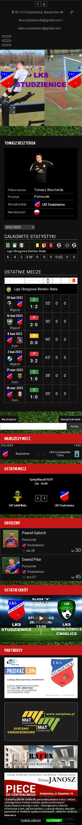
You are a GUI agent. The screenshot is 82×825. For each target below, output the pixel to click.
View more (10, 815)
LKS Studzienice (53, 204)
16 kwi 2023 (15, 315)
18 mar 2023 (15, 388)
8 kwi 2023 (14, 333)
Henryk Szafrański (70, 419)
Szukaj (74, 426)
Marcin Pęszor (9, 419)
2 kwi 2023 (15, 351)
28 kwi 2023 (15, 297)
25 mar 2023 (15, 370)
